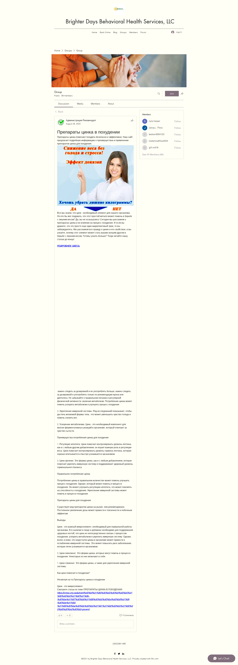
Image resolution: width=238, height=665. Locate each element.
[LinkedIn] (123, 653)
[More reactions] (68, 615)
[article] (95, 374)
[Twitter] (119, 653)
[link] (63, 103)
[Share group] (182, 93)
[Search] (158, 93)
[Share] (132, 120)
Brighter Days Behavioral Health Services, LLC (120, 21)
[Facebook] (114, 653)
